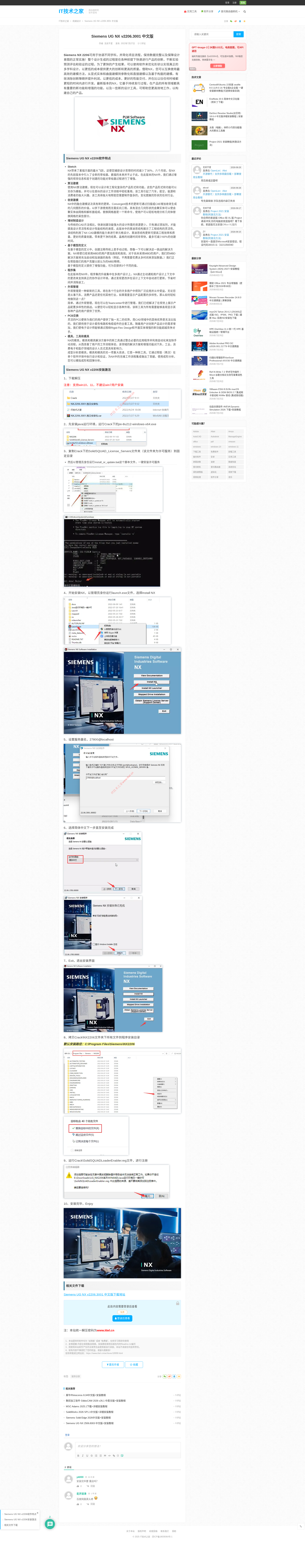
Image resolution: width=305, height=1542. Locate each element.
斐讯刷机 (197, 467)
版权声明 (142, 1531)
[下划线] (87, 1456)
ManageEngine (235, 436)
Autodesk (215, 436)
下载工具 (197, 452)
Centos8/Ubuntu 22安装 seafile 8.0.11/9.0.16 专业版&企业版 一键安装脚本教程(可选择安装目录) (226, 87)
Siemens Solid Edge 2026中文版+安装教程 (88, 1417)
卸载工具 (232, 452)
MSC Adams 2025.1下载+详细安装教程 (86, 1406)
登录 (227, 2)
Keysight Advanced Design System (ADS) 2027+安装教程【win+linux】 (224, 268)
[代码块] (109, 1456)
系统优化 (232, 467)
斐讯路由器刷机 (229, 11)
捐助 (174, 1531)
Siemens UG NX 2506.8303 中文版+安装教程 (90, 1423)
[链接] (114, 1456)
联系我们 (165, 1531)
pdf (212, 442)
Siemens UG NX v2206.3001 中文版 (122, 36)
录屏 (213, 462)
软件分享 (208, 11)
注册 (234, 2)
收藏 (135, 1364)
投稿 (243, 2)
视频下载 (232, 472)
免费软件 (214, 452)
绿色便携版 (198, 472)
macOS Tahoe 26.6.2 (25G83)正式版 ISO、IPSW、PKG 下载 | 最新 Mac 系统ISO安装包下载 (225, 314)
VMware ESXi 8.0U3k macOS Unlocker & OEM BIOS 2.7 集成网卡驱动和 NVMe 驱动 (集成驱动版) (226, 392)
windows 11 (233, 447)
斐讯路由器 (215, 467)
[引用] (105, 1456)
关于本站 (130, 1531)
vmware (231, 442)
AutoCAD (197, 436)
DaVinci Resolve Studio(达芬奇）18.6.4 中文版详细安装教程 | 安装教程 (226, 116)
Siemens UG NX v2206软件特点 (20, 1514)
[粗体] (78, 1456)
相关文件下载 (11, 1525)
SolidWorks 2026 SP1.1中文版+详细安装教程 (89, 1412)
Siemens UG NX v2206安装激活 (20, 1519)
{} (118, 1455)
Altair (213, 431)
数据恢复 (232, 462)
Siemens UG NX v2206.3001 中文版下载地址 (94, 1294)
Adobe (196, 431)
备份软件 (197, 457)
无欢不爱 (108, 43)
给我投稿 (153, 1531)
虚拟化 (214, 472)
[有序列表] (96, 1456)
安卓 (213, 457)
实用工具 (191, 11)
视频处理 (197, 477)
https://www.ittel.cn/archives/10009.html (104, 1353)
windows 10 (216, 447)
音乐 (230, 477)
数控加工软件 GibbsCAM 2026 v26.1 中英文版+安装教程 (96, 1400)
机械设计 (77, 21)
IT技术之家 (71, 11)
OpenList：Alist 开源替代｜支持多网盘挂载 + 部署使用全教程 (217, 174)
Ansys (231, 431)
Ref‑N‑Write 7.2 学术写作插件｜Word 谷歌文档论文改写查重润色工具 (225, 375)
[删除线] (91, 1456)
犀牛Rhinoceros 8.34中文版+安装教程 (86, 1395)
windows (197, 447)
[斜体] (83, 1456)
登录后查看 (123, 1318)
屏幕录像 (197, 462)
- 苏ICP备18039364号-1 (161, 1536)
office (195, 442)
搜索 (238, 34)
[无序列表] (100, 1456)
